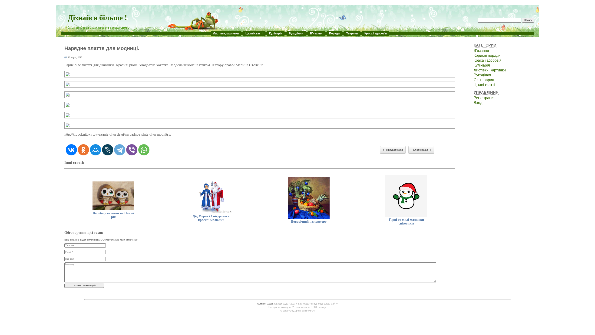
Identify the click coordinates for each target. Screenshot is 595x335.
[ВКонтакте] (71, 149)
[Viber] (131, 149)
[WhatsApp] (143, 149)
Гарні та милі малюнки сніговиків (406, 221)
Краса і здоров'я (375, 33)
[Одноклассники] (83, 149)
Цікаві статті (253, 33)
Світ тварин (484, 80)
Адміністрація (265, 303)
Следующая (420, 149)
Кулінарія (275, 33)
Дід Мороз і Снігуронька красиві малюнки (211, 218)
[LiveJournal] (107, 149)
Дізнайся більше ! (97, 17)
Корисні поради (487, 55)
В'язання (316, 33)
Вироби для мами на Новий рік (113, 215)
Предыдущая (394, 149)
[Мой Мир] (95, 149)
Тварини (352, 33)
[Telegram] (119, 149)
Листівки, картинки (226, 33)
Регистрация (485, 98)
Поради (334, 33)
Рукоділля (296, 33)
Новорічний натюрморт (309, 221)
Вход (478, 103)
